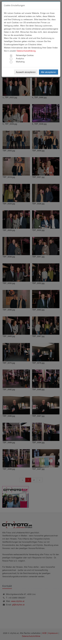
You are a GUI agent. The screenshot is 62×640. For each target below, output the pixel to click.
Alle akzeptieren (48, 72)
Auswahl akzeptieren (26, 72)
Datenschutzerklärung (26, 50)
